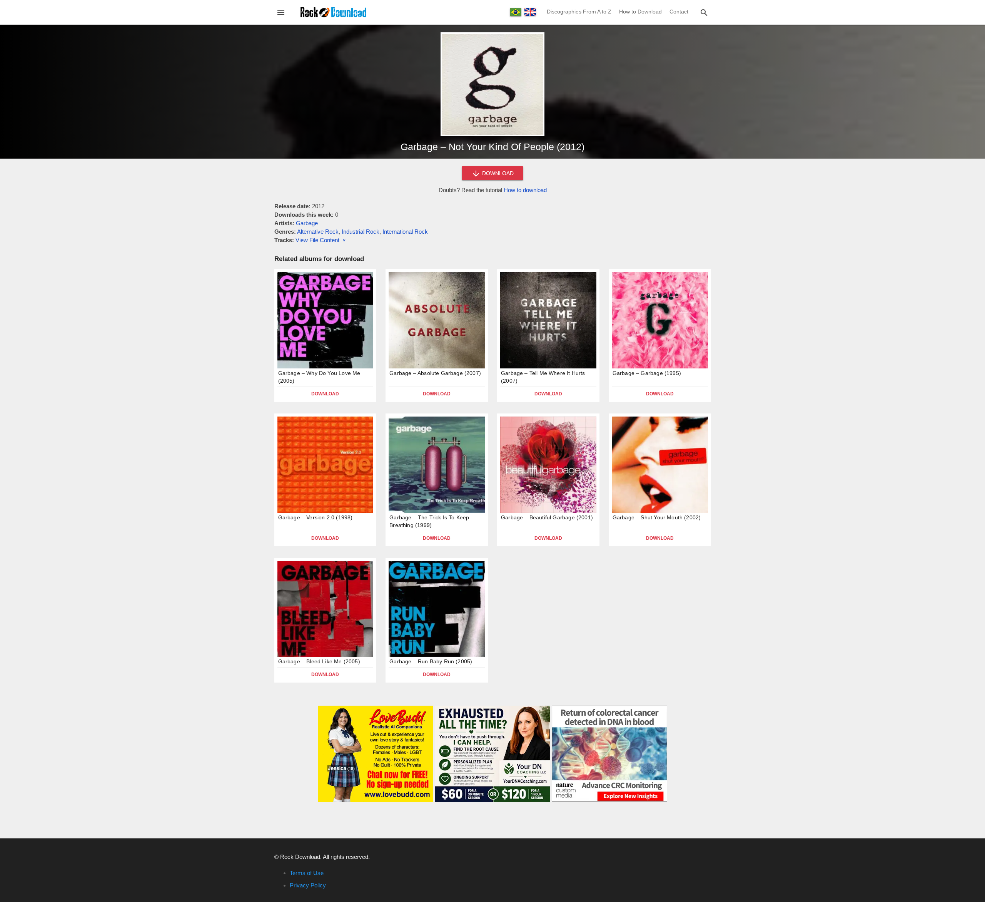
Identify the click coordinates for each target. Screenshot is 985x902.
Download (325, 394)
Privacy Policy (308, 885)
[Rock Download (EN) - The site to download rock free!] (333, 11)
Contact (678, 11)
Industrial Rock (360, 231)
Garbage (307, 223)
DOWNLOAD (497, 173)
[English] (530, 12)
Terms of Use (307, 873)
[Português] (515, 12)
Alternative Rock (318, 231)
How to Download (640, 11)
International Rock (405, 231)
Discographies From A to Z (579, 11)
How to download (525, 190)
